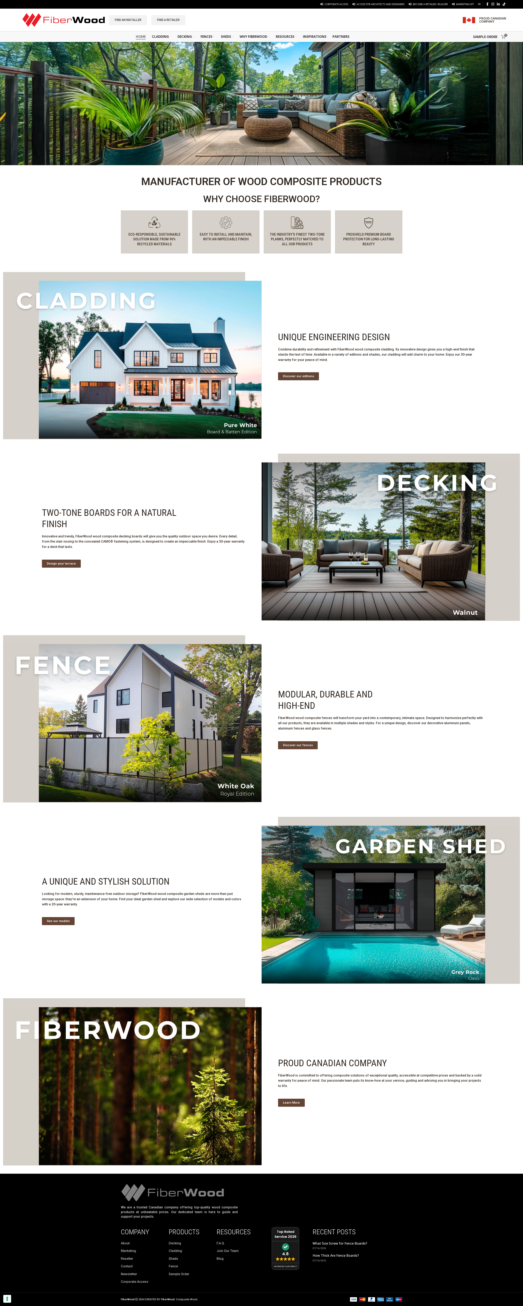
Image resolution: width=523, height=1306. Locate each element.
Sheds (173, 1259)
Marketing (128, 1251)
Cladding (175, 1251)
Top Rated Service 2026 (285, 1234)
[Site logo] (63, 20)
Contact (127, 1266)
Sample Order (179, 1274)
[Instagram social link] (492, 4)
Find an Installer (128, 20)
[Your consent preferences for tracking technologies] (7, 1299)
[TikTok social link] (504, 4)
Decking (175, 1243)
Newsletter (129, 1274)
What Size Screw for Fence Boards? (340, 1243)
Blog (220, 1259)
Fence (173, 1266)
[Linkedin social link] (498, 4)
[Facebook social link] (487, 4)
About (125, 1243)
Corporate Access (134, 1282)
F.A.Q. (221, 1243)
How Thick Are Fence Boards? (336, 1255)
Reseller (127, 1259)
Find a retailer (168, 20)
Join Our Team (228, 1251)
